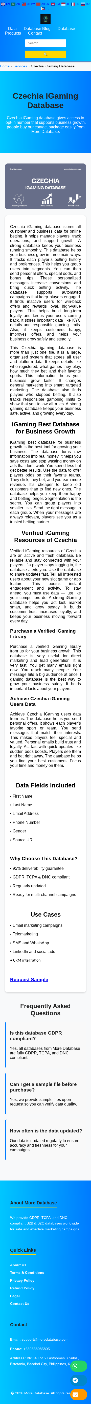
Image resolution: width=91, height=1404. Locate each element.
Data (12, 28)
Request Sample (29, 979)
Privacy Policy (22, 1280)
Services (20, 66)
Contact (35, 33)
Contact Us (19, 1304)
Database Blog (37, 28)
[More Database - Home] (45, 18)
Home (5, 66)
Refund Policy (22, 1288)
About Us (18, 1265)
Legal (15, 1296)
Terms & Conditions (27, 1273)
